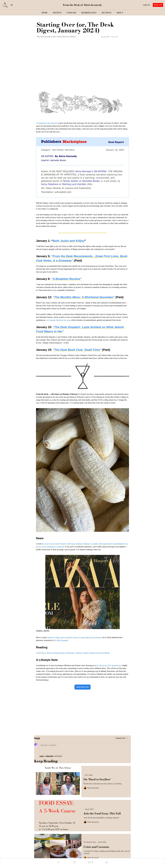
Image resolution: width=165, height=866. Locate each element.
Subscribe (49, 756)
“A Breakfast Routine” (66, 278)
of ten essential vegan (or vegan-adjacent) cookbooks (80, 637)
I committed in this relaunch (46, 123)
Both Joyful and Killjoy (68, 240)
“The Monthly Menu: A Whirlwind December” (84, 297)
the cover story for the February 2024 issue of (59, 544)
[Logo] (5, 5)
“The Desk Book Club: (68, 349)
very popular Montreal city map (58, 320)
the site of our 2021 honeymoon (108, 665)
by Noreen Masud (103, 653)
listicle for (51, 637)
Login (41, 756)
